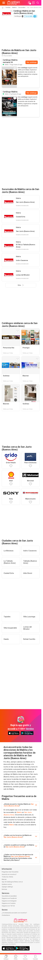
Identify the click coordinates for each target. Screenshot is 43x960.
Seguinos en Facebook (9, 898)
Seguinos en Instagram (9, 901)
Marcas (4, 879)
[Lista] (33, 3)
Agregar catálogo (7, 887)
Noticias (4, 889)
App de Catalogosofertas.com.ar (12, 882)
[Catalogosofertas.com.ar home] (13, 3)
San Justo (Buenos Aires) (19, 805)
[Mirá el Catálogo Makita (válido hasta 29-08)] (9, 106)
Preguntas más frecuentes (10, 872)
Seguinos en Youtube (8, 903)
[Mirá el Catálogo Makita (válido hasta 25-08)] (9, 77)
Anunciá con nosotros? (9, 874)
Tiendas (7, 7)
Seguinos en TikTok (8, 906)
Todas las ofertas (7, 877)
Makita (14, 7)
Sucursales (21, 7)
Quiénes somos (7, 884)
